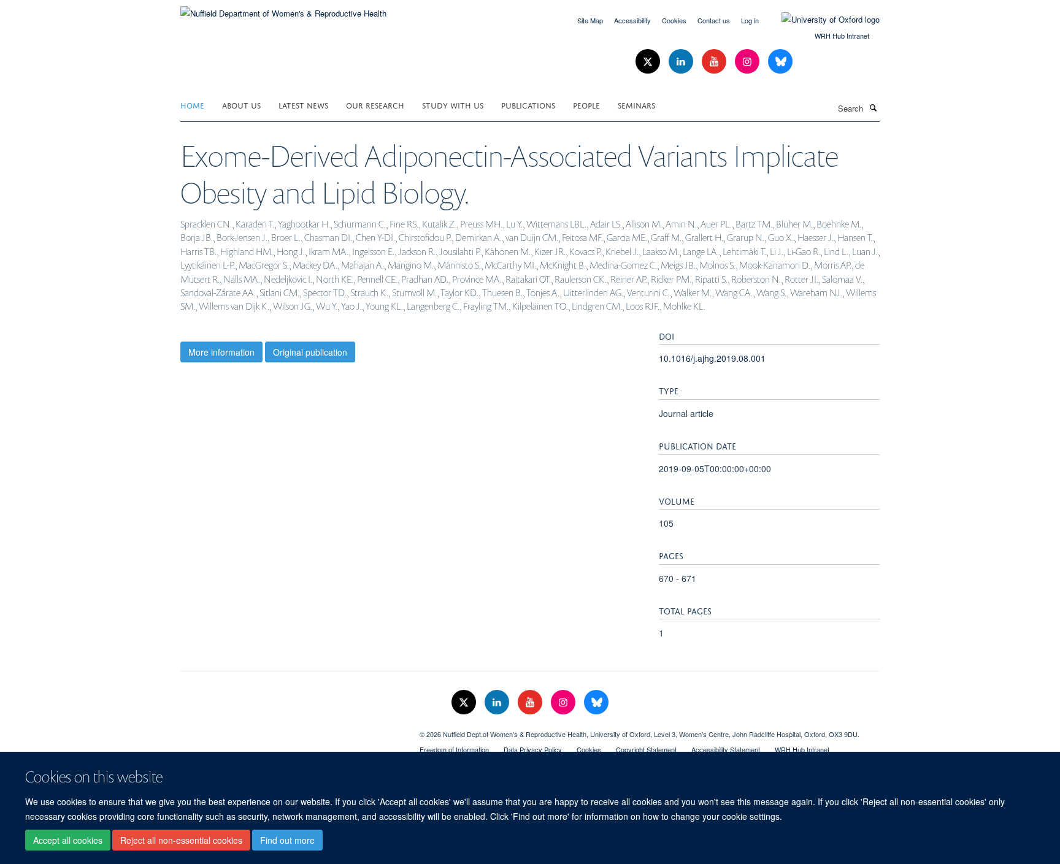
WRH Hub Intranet (842, 35)
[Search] (873, 107)
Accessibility (632, 20)
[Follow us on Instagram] (748, 61)
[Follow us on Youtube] (715, 61)
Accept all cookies (67, 840)
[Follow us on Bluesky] (780, 61)
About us (241, 104)
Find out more (287, 840)
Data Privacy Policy (533, 749)
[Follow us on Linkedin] (682, 61)
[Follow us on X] (649, 61)
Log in (750, 20)
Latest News (303, 104)
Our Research (375, 104)
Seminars (636, 104)
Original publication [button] (310, 352)
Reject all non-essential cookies (181, 840)
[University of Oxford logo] (821, 19)
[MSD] (290, 730)
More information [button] (221, 352)
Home (192, 104)
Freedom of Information (454, 749)
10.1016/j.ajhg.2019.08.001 (712, 358)
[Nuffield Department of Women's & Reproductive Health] (283, 9)
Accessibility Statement (725, 749)
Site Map (590, 20)
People (586, 104)
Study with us (452, 104)
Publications (528, 104)
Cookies (674, 20)
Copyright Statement (646, 749)
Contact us (713, 20)
